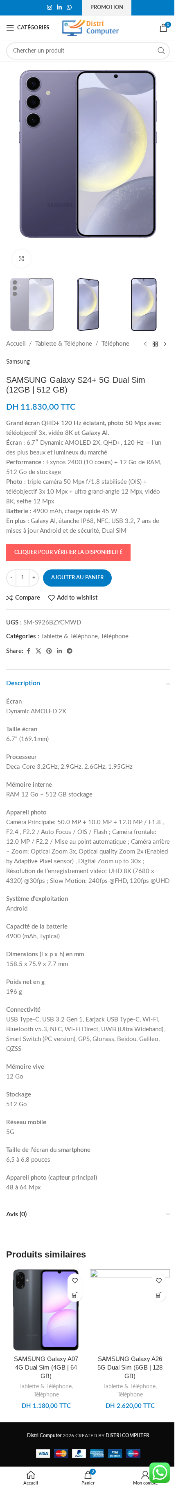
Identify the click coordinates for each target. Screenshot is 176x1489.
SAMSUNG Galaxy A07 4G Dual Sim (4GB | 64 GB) (46, 1367)
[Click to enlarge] (21, 258)
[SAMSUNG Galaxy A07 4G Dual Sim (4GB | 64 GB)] (46, 1310)
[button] (75, 1295)
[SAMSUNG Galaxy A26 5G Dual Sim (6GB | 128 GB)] (130, 1310)
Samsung (18, 362)
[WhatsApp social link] (69, 7)
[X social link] (38, 651)
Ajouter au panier (77, 577)
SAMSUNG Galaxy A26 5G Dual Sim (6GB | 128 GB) (129, 1367)
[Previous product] (145, 344)
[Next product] (165, 344)
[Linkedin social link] (59, 7)
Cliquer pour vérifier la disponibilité (68, 552)
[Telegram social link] (69, 651)
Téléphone (115, 344)
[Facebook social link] (28, 651)
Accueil (16, 344)
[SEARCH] (161, 51)
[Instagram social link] (49, 7)
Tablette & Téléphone (63, 344)
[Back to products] (155, 344)
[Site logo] (90, 27)
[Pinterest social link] (49, 651)
